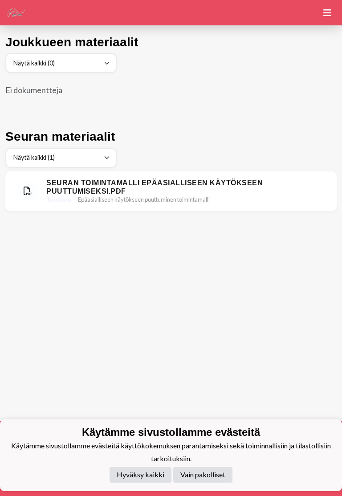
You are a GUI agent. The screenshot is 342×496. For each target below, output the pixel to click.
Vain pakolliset (202, 474)
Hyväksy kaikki (140, 474)
